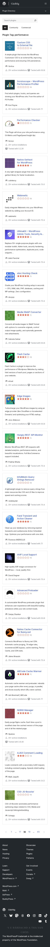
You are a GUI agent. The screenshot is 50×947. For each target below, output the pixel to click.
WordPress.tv (9, 878)
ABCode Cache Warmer (29, 671)
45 (38, 832)
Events (29, 870)
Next (44, 831)
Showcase (31, 845)
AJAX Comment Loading (29, 753)
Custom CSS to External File (24, 43)
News (5, 849)
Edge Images (23, 396)
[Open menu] (46, 3)
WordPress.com (10, 886)
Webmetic (22, 195)
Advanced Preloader (27, 590)
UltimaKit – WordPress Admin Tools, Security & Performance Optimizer (29, 232)
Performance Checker (28, 120)
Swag (30, 878)
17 (20, 832)
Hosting (5, 853)
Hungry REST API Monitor (30, 435)
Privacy (5, 858)
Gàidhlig (11, 910)
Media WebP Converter (29, 312)
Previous (6, 831)
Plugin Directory (8, 11)
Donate (30, 874)
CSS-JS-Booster (25, 791)
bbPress (7, 894)
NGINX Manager (25, 710)
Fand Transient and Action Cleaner (27, 517)
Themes (29, 849)
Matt (5, 890)
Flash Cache (23, 354)
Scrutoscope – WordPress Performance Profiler (30, 82)
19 (29, 832)
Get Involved (32, 866)
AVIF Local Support (27, 554)
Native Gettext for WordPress (24, 161)
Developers (7, 874)
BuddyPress (9, 899)
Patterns (30, 858)
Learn (4, 866)
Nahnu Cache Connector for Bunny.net (29, 630)
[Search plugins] (35, 20)
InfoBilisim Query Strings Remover (25, 478)
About (5, 845)
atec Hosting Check (27, 273)
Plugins (29, 853)
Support (5, 870)
